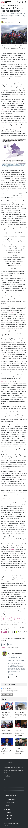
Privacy (10, 823)
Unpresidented (7, 792)
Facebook (8, 812)
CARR (8, 647)
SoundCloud (9, 815)
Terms (14, 823)
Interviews (6, 786)
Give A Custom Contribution (9, 691)
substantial (11, 549)
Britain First (4, 382)
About (17, 823)
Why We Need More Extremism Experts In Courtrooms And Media (6, 732)
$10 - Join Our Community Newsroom (11, 690)
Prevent (3, 81)
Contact (5, 823)
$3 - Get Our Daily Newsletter (9, 688)
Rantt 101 (6, 783)
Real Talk (13, 312)
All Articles (12, 677)
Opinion (3, 647)
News (5, 780)
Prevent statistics (5, 109)
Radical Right (14, 647)
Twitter (8, 809)
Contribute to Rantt (11, 799)
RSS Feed (8, 818)
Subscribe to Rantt (10, 802)
